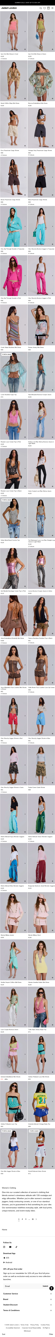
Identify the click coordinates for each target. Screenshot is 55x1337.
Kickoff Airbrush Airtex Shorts (37, 1171)
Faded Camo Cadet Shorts (36, 787)
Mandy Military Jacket (7, 935)
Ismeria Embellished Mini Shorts (10, 1076)
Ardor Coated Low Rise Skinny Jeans (39, 491)
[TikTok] (16, 1246)
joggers (5, 1201)
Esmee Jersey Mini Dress (36, 347)
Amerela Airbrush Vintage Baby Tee (39, 1124)
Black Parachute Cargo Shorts (37, 199)
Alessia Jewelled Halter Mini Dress (38, 982)
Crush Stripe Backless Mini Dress (11, 347)
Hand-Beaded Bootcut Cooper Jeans (39, 394)
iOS (7, 1258)
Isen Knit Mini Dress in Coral (9, 54)
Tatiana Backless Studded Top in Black (40, 638)
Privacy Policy (34, 1325)
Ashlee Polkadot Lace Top (9, 1124)
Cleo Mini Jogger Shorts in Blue (10, 1171)
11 (33, 1219)
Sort (3, 1334)
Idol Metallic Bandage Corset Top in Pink (13, 591)
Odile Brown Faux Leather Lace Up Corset (41, 687)
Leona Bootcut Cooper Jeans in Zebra (40, 591)
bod (11, 1201)
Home (4, 1230)
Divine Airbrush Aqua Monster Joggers (12, 836)
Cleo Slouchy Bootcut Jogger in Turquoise (41, 249)
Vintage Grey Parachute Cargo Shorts (40, 150)
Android (9, 1262)
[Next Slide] (25, 31)
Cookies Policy (45, 1325)
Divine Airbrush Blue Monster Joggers (12, 886)
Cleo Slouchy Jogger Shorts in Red (11, 738)
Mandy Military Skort (34, 935)
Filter (51, 1334)
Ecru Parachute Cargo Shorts (10, 150)
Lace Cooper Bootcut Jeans (9, 1029)
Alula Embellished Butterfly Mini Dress (12, 638)
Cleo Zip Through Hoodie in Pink (11, 298)
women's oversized (43, 1198)
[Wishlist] (45, 8)
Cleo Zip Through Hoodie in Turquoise (12, 249)
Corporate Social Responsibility (31, 1328)
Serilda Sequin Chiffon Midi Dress (11, 982)
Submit (45, 1286)
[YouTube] (10, 1246)
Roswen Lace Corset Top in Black (11, 491)
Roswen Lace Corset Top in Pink (11, 442)
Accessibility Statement (13, 1328)
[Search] (41, 8)
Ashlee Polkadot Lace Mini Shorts (38, 1076)
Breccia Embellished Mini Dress (37, 103)
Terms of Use (25, 1325)
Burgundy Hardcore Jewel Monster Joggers (41, 886)
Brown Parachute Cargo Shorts (10, 199)
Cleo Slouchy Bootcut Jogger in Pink (39, 298)
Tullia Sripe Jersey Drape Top (37, 1029)
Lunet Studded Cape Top (9, 394)
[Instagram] (4, 1246)
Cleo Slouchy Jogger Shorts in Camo (12, 787)
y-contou (16, 1201)
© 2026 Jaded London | (12, 1325)
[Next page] (36, 1220)
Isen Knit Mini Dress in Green (37, 54)
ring (22, 1201)
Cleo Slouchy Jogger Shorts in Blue (39, 738)
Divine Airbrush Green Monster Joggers (40, 836)
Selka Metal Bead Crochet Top (10, 540)
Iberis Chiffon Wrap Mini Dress (10, 103)
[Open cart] (48, 8)
